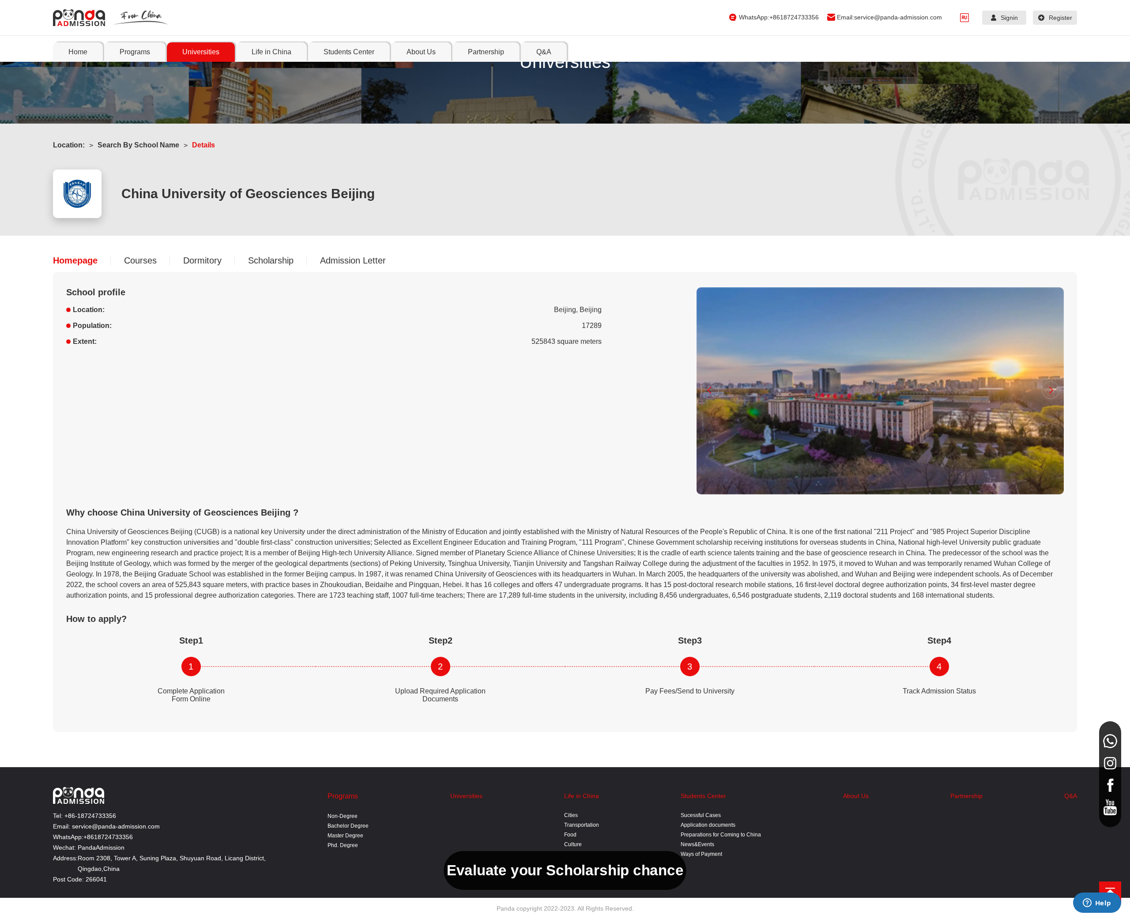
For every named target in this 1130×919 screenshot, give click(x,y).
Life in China (581, 795)
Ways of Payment (701, 854)
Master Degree (345, 835)
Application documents (708, 825)
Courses (140, 260)
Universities (466, 795)
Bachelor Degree (348, 826)
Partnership (966, 795)
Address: (65, 858)
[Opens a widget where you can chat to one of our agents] (1097, 904)
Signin (1009, 17)
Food (570, 835)
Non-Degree (343, 816)
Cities (571, 815)
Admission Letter (353, 260)
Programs (343, 796)
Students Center (703, 795)
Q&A (1070, 795)
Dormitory (202, 260)
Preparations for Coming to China (721, 835)
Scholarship (271, 260)
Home (77, 52)
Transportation (581, 825)
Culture (573, 844)
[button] (710, 390)
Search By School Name (138, 145)
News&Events (697, 844)
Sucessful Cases (701, 815)
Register (1060, 17)
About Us (856, 795)
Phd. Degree (343, 845)
